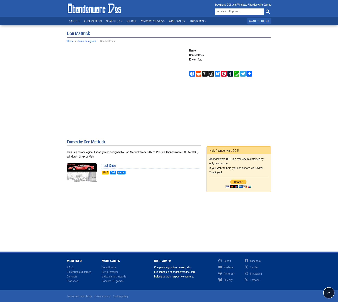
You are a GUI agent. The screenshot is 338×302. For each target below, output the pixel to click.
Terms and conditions (79, 296)
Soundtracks (109, 267)
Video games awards (114, 276)
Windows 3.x (177, 21)
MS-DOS (131, 21)
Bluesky (228, 280)
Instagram (256, 273)
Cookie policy (120, 296)
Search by (113, 21)
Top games (197, 21)
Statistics (72, 281)
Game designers (86, 41)
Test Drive (109, 165)
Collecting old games (79, 272)
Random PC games (113, 281)
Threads (254, 280)
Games (73, 21)
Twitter (254, 267)
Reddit (227, 261)
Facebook (255, 261)
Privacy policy (102, 296)
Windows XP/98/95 (152, 21)
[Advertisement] (169, 110)
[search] (267, 11)
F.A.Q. (70, 267)
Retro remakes (110, 272)
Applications (93, 21)
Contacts (72, 276)
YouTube (228, 267)
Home (70, 41)
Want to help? (259, 21)
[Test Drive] (81, 172)
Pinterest (229, 273)
